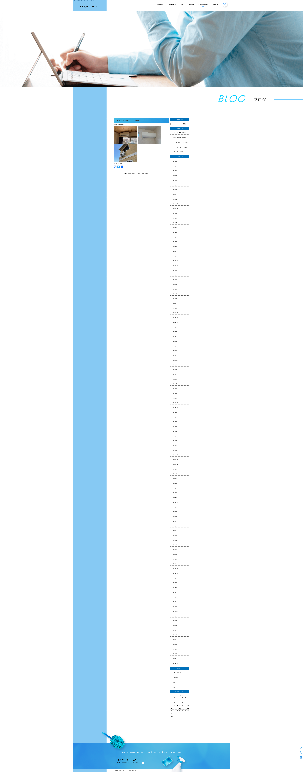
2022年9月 (175, 365)
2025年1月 (175, 251)
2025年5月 (175, 232)
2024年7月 (175, 279)
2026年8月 (175, 161)
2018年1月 (175, 563)
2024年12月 (175, 256)
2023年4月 (175, 350)
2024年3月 (175, 298)
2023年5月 (175, 346)
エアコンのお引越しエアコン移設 (132, 173)
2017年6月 (175, 597)
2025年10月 (175, 208)
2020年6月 (175, 483)
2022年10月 (175, 360)
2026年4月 (175, 180)
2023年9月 (175, 327)
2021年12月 (175, 402)
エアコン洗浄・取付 (171, 4)
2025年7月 (175, 222)
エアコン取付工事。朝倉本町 (179, 132)
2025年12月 (175, 199)
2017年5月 (175, 601)
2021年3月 (175, 440)
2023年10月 (175, 322)
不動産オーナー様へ (203, 4)
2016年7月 (175, 630)
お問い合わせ (225, 4)
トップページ (160, 4)
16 (171, 708)
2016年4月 (175, 644)
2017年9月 (175, 582)
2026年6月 (175, 170)
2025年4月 (175, 237)
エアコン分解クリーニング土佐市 (180, 142)
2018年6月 (175, 554)
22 (188, 708)
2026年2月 (175, 189)
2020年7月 (175, 478)
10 (174, 705)
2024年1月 (175, 308)
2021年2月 (175, 445)
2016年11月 (175, 611)
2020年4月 (175, 492)
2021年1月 (175, 450)
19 (179, 708)
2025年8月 (175, 218)
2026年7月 (175, 166)
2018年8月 (175, 545)
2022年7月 (175, 374)
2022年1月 (175, 398)
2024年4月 (175, 294)
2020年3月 (175, 497)
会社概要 (215, 4)
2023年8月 (175, 331)
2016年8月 (175, 625)
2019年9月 (175, 511)
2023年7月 (175, 336)
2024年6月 (175, 284)
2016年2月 (175, 653)
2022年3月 (175, 393)
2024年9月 (175, 270)
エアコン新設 (146, 173)
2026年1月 (175, 194)
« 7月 (172, 716)
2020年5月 (175, 488)
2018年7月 (175, 549)
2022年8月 (175, 369)
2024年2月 (175, 303)
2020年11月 (175, 459)
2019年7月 (175, 521)
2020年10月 (175, 464)
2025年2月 (175, 246)
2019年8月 (175, 516)
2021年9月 (175, 412)
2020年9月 (175, 469)
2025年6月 (175, 227)
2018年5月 (175, 559)
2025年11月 (175, 204)
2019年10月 (175, 507)
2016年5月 (175, 639)
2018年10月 (175, 540)
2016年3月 (175, 649)
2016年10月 (175, 616)
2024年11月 (175, 260)
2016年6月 (175, 635)
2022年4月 (175, 388)
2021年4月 (175, 436)
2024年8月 (175, 275)
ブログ (179, 752)
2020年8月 (175, 473)
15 (188, 705)
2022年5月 (175, 384)
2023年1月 (175, 355)
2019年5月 (175, 530)
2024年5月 (175, 289)
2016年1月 (175, 658)
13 (182, 705)
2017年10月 (175, 578)
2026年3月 (175, 185)
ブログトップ (180, 119)
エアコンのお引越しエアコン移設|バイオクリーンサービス (83, 0)
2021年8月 (175, 417)
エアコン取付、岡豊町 (178, 151)
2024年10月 (175, 265)
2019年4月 (175, 535)
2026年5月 (175, 175)
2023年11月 (175, 317)
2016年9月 (175, 620)
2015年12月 (175, 663)
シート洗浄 (191, 4)
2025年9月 (175, 213)
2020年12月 (175, 455)
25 (177, 710)
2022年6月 (175, 379)
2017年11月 (175, 573)
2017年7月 (175, 592)
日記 (174, 687)
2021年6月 (175, 426)
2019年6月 (175, 526)
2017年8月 (175, 587)
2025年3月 (175, 241)
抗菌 (182, 4)
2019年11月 (175, 502)
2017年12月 (175, 568)
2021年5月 (175, 431)
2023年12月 (175, 312)
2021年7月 (175, 421)
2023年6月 (175, 341)
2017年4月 (175, 606)
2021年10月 (175, 407)
